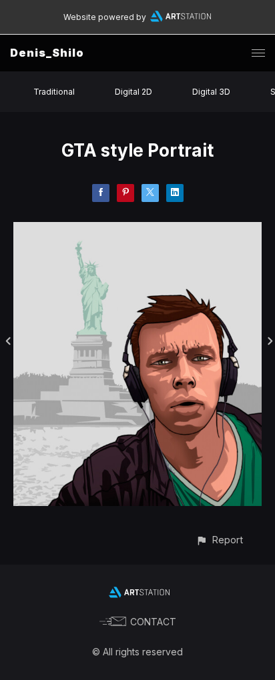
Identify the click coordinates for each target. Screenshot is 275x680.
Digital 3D (211, 92)
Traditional (54, 92)
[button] (219, 539)
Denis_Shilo (47, 52)
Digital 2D (133, 92)
